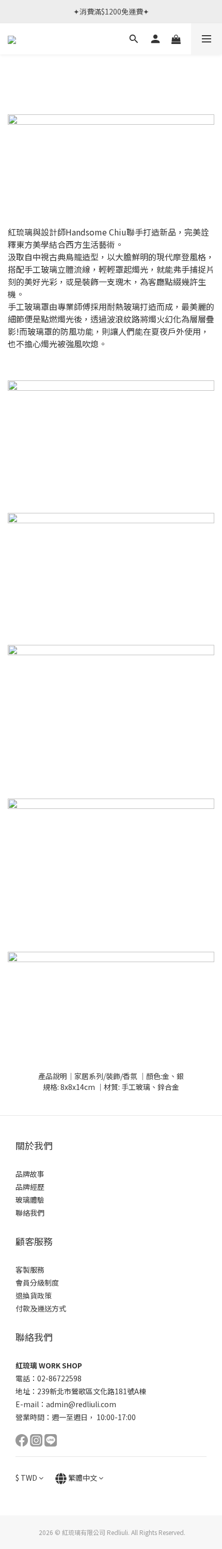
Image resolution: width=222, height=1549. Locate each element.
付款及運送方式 (40, 1308)
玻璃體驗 (29, 1199)
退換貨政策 (33, 1295)
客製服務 (29, 1269)
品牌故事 (29, 1174)
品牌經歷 (29, 1187)
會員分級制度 (37, 1282)
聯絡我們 (29, 1212)
